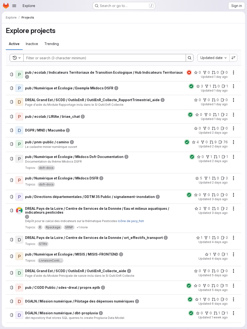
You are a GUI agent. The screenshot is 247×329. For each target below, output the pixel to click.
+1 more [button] (82, 227)
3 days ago (220, 199)
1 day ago (221, 77)
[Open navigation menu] (14, 6)
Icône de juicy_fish (131, 221)
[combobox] (213, 58)
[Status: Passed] (191, 86)
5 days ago (220, 275)
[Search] (189, 58)
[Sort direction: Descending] (233, 58)
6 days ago (220, 303)
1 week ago (220, 317)
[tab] (14, 44)
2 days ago (220, 132)
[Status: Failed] (189, 72)
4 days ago (220, 242)
